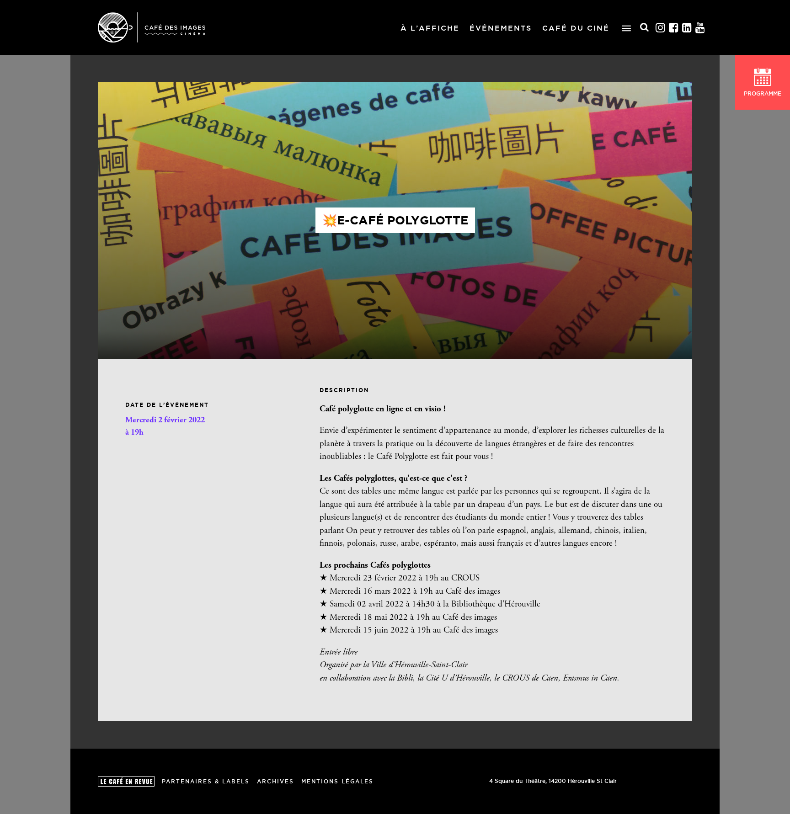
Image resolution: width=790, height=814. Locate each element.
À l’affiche (429, 28)
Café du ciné (575, 28)
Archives (275, 781)
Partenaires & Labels (206, 781)
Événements (501, 28)
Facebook (673, 27)
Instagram (660, 27)
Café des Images (151, 27)
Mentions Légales (337, 781)
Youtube (700, 27)
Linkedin (687, 27)
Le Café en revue (126, 781)
